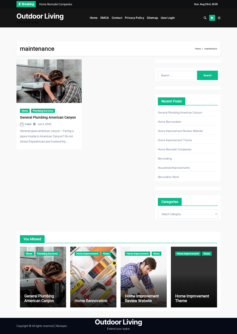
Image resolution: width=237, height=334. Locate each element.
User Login (168, 17)
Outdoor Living (40, 16)
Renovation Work (168, 177)
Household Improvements (174, 167)
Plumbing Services (43, 110)
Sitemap (152, 17)
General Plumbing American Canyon (48, 117)
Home (94, 17)
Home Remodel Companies (175, 149)
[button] (219, 18)
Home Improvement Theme (175, 140)
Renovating (165, 158)
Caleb (28, 124)
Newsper (61, 326)
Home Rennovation (169, 121)
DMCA (104, 17)
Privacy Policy (134, 17)
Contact (117, 17)
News (25, 110)
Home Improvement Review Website (180, 131)
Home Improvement (87, 253)
